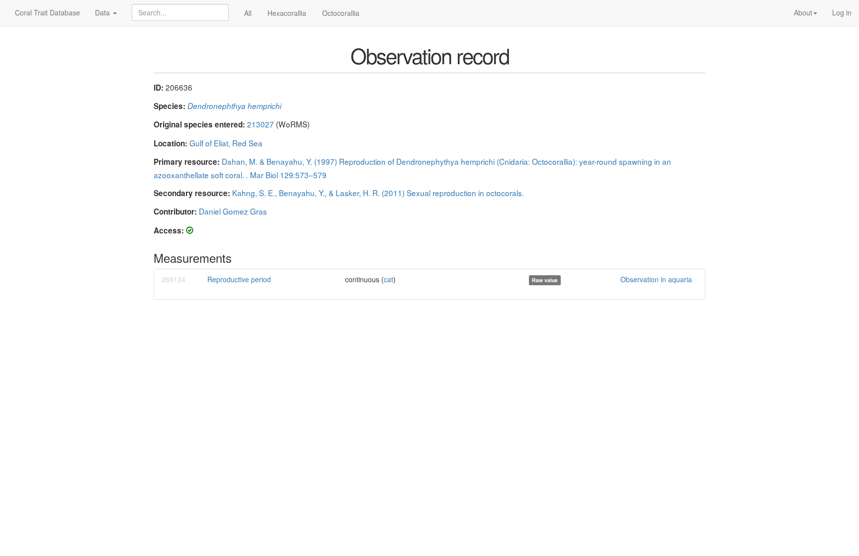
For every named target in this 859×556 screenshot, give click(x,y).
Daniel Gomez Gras (233, 211)
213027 (260, 123)
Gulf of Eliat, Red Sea (225, 142)
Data (103, 12)
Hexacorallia (286, 13)
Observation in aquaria (656, 279)
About (803, 12)
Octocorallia (340, 13)
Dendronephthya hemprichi (234, 106)
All (248, 13)
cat (388, 279)
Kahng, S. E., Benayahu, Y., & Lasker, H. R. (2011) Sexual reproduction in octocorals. (378, 192)
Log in (842, 12)
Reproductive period (239, 279)
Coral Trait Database (47, 12)
